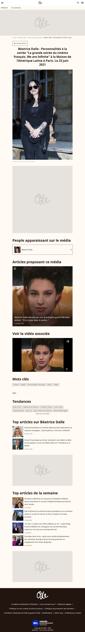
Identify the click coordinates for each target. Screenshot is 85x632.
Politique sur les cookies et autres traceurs (26, 608)
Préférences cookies (73, 613)
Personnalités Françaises (36, 385)
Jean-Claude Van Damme (42, 411)
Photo (49, 385)
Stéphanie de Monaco (30, 407)
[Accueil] (40, 3)
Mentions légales (64, 604)
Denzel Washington (60, 411)
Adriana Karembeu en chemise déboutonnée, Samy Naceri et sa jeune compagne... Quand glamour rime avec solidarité (48, 429)
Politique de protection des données (59, 608)
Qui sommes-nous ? (48, 604)
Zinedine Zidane (46, 407)
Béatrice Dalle (22, 37)
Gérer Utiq (59, 613)
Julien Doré (17, 407)
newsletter (82, 3)
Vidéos (56, 385)
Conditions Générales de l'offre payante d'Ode (22, 613)
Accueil (14, 37)
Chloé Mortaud (18, 411)
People (23, 385)
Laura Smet (58, 407)
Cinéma (15, 385)
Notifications (47, 613)
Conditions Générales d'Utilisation (24, 604)
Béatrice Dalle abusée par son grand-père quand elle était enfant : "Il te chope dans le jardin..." (42, 319)
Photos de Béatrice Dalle (35, 37)
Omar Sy (29, 411)
